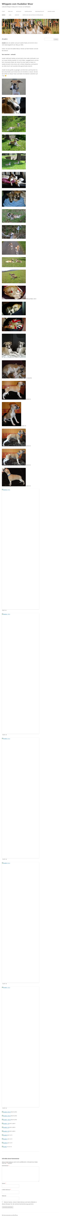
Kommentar (5, 1165)
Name (4, 1183)
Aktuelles (18, 11)
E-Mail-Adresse (6, 1189)
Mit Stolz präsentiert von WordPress (10, 1215)
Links (10, 15)
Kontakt (17, 15)
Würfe (3, 15)
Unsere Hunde (51, 11)
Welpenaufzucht (39, 11)
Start (3, 11)
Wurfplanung (28, 11)
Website (4, 1196)
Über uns (10, 11)
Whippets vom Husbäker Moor (17, 3)
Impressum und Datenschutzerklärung (33, 15)
